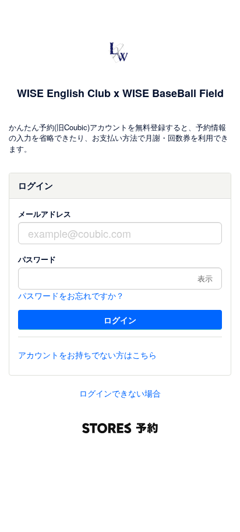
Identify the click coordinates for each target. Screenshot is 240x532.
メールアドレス (44, 213)
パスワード (37, 259)
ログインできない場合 (120, 393)
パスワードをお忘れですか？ (71, 295)
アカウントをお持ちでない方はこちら (87, 354)
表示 (205, 278)
